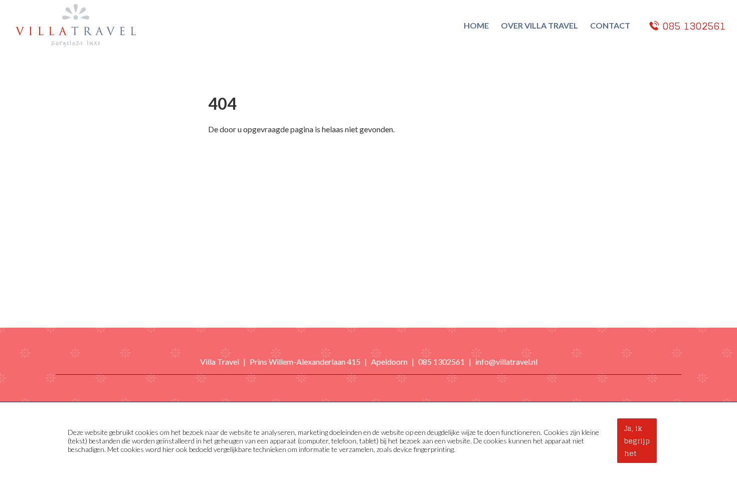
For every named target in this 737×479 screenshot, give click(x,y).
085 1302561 (441, 361)
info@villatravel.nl (506, 361)
